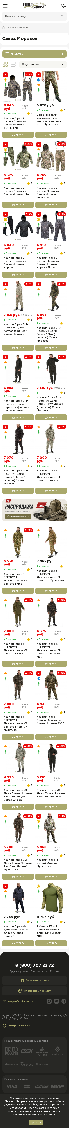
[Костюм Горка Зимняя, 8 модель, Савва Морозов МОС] (51, 685)
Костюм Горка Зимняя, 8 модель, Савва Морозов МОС (50, 720)
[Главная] (34, 6)
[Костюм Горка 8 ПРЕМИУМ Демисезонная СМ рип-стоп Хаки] (18, 612)
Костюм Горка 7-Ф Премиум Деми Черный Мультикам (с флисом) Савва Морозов (50, 404)
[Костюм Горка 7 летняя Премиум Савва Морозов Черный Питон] (51, 226)
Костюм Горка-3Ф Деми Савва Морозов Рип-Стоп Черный (51, 793)
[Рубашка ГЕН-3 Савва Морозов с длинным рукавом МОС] (51, 898)
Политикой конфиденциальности (34, 1114)
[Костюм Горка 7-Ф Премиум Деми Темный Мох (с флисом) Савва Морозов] (51, 296)
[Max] (49, 1001)
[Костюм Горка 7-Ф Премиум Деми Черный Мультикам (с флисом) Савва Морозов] (51, 369)
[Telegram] (64, 1001)
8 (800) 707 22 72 (34, 965)
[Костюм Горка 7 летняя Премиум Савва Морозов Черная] (18, 226)
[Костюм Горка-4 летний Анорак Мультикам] (51, 828)
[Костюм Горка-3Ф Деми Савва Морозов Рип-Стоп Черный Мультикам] (18, 828)
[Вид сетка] (5, 64)
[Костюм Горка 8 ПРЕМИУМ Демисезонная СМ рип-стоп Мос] (18, 542)
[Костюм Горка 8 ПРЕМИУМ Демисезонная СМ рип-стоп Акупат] (51, 439)
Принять (36, 1122)
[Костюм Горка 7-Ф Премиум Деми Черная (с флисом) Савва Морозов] (18, 369)
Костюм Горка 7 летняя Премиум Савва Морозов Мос (17, 191)
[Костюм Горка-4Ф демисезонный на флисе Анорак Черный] (18, 898)
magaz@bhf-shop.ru (20, 1001)
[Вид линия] (13, 64)
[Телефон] (64, 6)
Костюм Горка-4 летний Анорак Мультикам (47, 863)
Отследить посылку (37, 991)
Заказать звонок (37, 980)
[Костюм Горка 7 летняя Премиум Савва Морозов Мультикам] (51, 156)
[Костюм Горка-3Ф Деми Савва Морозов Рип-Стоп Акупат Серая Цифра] (18, 758)
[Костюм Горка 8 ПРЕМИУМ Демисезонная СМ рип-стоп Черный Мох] (51, 612)
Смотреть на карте (20, 1025)
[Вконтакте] (56, 1001)
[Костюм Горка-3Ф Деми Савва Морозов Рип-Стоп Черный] (51, 758)
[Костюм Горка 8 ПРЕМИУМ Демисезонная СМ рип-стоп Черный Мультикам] (18, 685)
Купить (20, 135)
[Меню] (5, 6)
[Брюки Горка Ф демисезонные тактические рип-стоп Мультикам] (51, 86)
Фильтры (17, 54)
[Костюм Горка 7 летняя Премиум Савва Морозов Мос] (18, 156)
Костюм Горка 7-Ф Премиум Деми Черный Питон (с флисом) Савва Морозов (16, 477)
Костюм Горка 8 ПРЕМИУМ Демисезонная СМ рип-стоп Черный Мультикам (16, 723)
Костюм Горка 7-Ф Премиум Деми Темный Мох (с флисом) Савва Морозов (49, 334)
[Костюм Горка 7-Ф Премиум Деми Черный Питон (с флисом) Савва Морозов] (18, 439)
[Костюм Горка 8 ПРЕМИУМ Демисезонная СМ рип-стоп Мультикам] (51, 542)
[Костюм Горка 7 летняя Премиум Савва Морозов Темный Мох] (18, 86)
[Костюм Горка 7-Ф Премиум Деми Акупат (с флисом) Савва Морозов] (18, 296)
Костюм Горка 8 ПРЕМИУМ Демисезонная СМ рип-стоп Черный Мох (49, 650)
